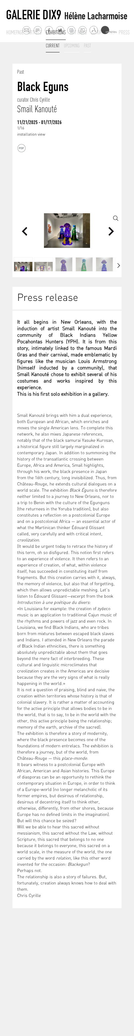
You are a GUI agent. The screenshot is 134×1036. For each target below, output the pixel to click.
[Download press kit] (21, 148)
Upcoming (71, 45)
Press (124, 32)
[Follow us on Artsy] (82, 30)
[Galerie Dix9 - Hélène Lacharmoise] (67, 15)
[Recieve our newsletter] (37, 30)
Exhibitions (56, 32)
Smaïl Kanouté (37, 109)
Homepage (15, 32)
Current (53, 45)
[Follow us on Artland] (94, 30)
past (87, 45)
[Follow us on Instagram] (71, 30)
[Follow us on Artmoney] (109, 30)
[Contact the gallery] (26, 30)
